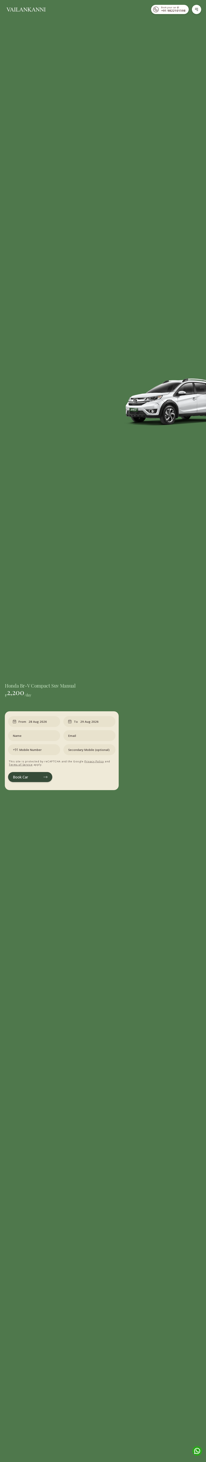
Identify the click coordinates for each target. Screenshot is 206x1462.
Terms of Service (21, 764)
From (22, 722)
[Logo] (25, 9)
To (76, 722)
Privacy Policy (94, 761)
